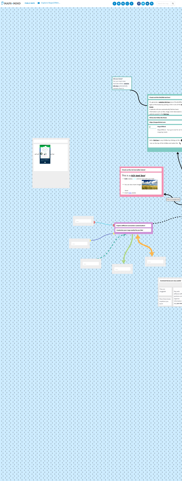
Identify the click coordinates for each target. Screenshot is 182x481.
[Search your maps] (173, 4)
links (130, 193)
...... (73, 243)
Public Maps (30, 3)
